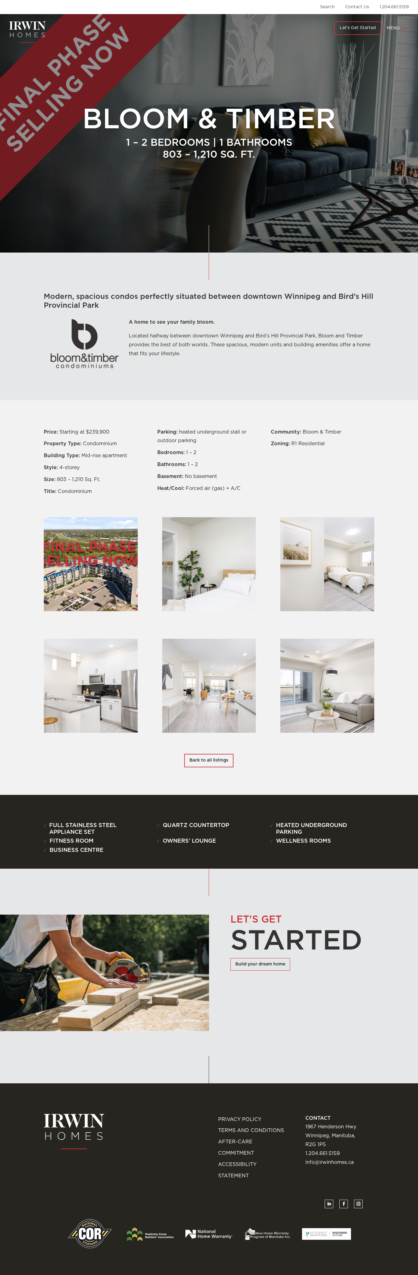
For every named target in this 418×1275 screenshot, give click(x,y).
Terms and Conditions (251, 1130)
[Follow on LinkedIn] (329, 1204)
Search (327, 7)
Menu (393, 28)
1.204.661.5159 (394, 7)
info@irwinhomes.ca (329, 1162)
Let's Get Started (358, 28)
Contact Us (357, 7)
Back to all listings (208, 760)
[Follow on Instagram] (358, 1204)
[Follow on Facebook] (343, 1204)
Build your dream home (260, 964)
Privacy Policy (239, 1119)
